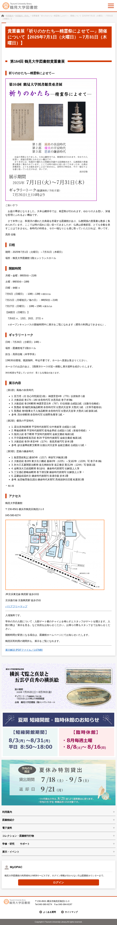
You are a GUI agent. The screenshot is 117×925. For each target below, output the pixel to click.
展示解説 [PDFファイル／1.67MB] (24, 650)
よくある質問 (49, 912)
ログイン (58, 882)
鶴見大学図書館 (3, 16)
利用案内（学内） (22, 16)
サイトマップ (71, 912)
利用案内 (9, 16)
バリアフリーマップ (16, 606)
